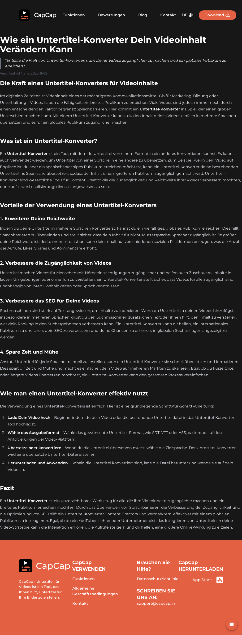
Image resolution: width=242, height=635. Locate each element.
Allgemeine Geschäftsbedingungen (95, 591)
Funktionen (73, 15)
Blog (142, 15)
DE (184, 15)
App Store (202, 580)
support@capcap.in (156, 603)
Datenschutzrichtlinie (157, 579)
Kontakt (168, 15)
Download (214, 15)
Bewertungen (111, 15)
